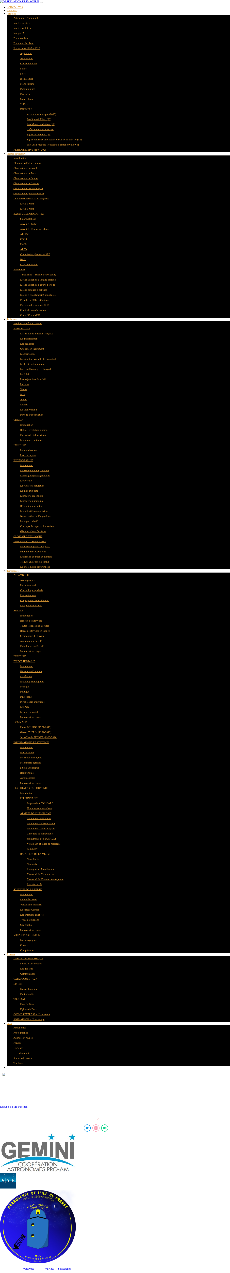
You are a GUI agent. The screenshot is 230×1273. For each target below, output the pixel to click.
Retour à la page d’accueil (13, 1106)
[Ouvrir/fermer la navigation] (41, 2)
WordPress (28, 1268)
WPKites (49, 1268)
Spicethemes (64, 1268)
